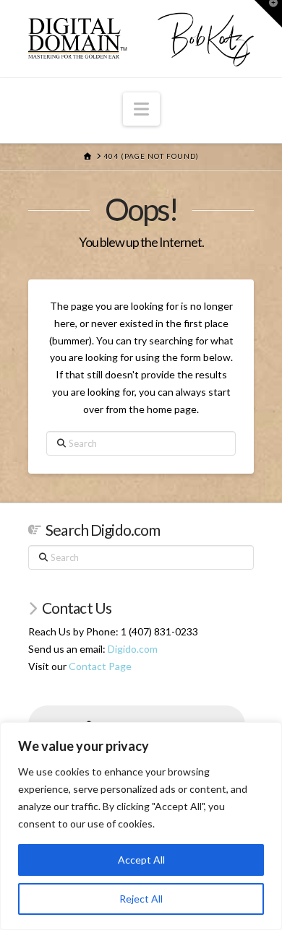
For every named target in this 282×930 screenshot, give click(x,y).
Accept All (141, 859)
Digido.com (133, 649)
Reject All (141, 898)
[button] (141, 109)
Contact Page (100, 666)
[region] (141, 826)
